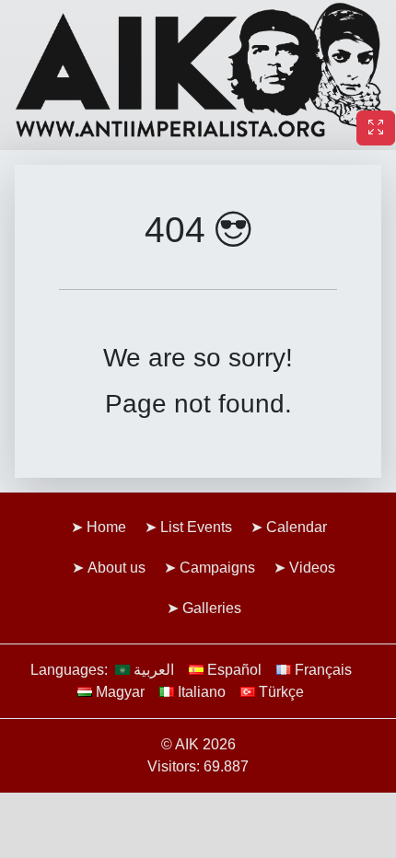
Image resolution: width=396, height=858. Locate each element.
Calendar (296, 527)
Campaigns (217, 567)
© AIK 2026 (198, 744)
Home (106, 527)
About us (116, 567)
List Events (196, 527)
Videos (312, 567)
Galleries (211, 608)
